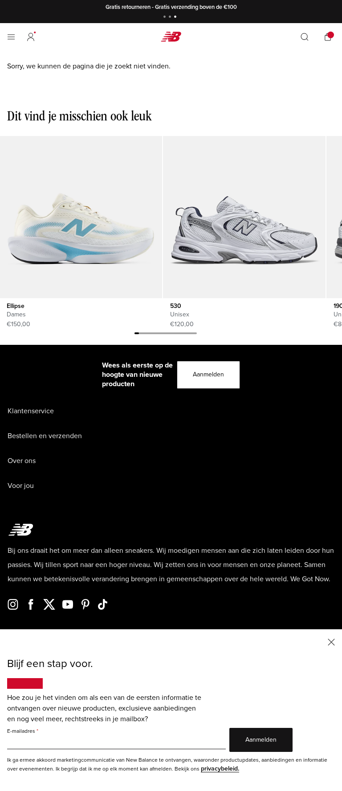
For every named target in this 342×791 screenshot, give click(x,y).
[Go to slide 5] (154, 334)
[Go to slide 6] (159, 334)
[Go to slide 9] (172, 334)
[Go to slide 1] (165, 17)
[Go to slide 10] (177, 334)
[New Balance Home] (171, 37)
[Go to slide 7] (163, 334)
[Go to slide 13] (190, 334)
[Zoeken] (304, 37)
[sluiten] (331, 641)
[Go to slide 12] (185, 334)
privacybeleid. (220, 768)
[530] (244, 217)
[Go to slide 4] (150, 334)
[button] (31, 37)
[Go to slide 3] (176, 17)
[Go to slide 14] (194, 334)
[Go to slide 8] (168, 334)
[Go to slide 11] (181, 334)
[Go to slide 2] (171, 17)
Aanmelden (208, 374)
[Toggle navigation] (11, 37)
